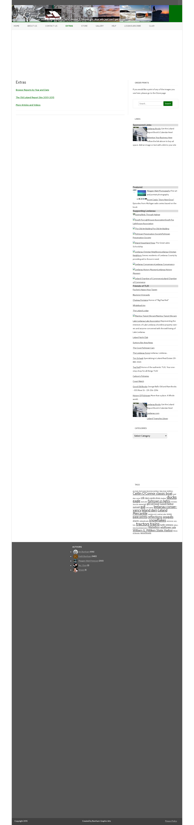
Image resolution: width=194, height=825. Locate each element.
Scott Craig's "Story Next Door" (160, 199)
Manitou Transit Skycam (166, 316)
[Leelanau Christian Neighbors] (146, 252)
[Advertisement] (97, 51)
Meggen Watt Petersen (88, 561)
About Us (32, 26)
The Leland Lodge (141, 310)
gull (142, 507)
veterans (169, 524)
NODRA (169, 514)
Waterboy (154, 527)
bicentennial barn (153, 491)
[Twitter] (161, 2)
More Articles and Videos (28, 105)
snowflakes (157, 520)
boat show (163, 491)
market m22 (152, 514)
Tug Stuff (137, 367)
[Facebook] (164, 2)
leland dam (149, 510)
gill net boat (153, 503)
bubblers (170, 491)
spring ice (170, 521)
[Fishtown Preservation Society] (147, 234)
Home (16, 26)
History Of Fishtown (141, 395)
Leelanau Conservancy (165, 264)
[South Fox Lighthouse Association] (149, 220)
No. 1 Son (83, 565)
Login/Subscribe (132, 26)
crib (143, 497)
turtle (162, 524)
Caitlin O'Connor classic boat (152, 493)
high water (149, 507)
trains (155, 523)
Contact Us (51, 26)
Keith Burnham (85, 556)
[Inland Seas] (139, 243)
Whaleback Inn (139, 305)
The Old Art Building (160, 228)
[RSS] (176, 2)
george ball (142, 504)
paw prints (140, 517)
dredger (163, 498)
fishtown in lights (159, 501)
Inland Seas (150, 243)
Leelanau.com (153, 413)
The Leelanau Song (141, 353)
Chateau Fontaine (140, 300)
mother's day (161, 514)
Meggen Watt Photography (158, 191)
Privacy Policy (171, 821)
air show (135, 491)
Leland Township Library (157, 418)
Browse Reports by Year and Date (32, 90)
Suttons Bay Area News (143, 342)
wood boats (145, 533)
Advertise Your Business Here (159, 137)
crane (138, 498)
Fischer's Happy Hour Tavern (145, 289)
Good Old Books (140, 386)
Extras (69, 26)
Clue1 (151, 26)
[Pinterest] (173, 2)
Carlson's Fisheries (141, 376)
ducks (172, 497)
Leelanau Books (154, 128)
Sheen (81, 570)
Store (84, 26)
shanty (136, 520)
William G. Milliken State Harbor (153, 530)
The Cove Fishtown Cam (144, 348)
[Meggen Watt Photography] (140, 199)
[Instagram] (170, 2)
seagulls (168, 517)
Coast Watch (138, 381)
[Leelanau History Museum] (145, 269)
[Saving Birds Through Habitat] (134, 214)
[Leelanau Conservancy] (144, 264)
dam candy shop (152, 498)
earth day (144, 502)
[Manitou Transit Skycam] (144, 316)
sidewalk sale (144, 521)
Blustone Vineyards (141, 295)
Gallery (100, 26)
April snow (142, 491)
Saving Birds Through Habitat (147, 214)
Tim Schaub (138, 358)
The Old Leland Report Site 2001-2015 (35, 97)
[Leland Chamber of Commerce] (147, 278)
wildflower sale (168, 527)
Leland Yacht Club (140, 337)
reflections (155, 517)
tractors (142, 523)
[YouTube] (167, 2)
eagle (136, 501)
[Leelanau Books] (140, 140)
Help (114, 26)
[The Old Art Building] (142, 228)
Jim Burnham (84, 552)
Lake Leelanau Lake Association (146, 321)
